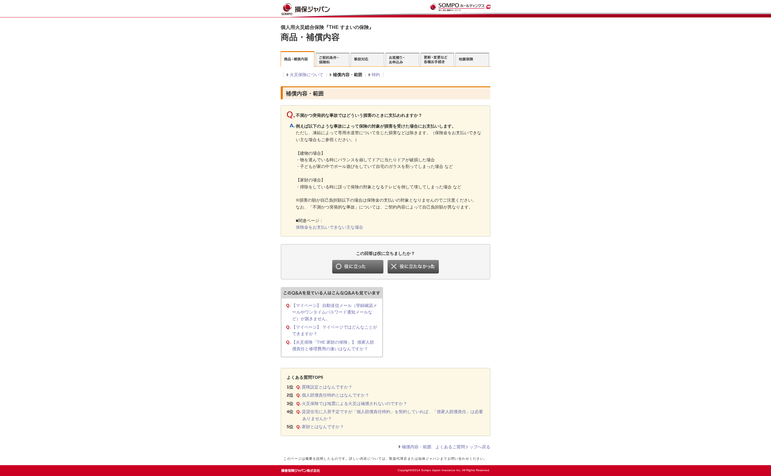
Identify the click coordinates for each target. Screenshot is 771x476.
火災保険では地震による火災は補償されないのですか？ (354, 403)
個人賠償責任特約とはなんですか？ (335, 395)
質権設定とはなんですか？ (327, 387)
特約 (376, 74)
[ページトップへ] (477, 468)
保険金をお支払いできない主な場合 (329, 227)
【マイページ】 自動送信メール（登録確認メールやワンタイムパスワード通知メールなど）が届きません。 (334, 312)
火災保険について (306, 74)
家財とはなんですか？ (323, 426)
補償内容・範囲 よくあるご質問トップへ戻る (446, 446)
